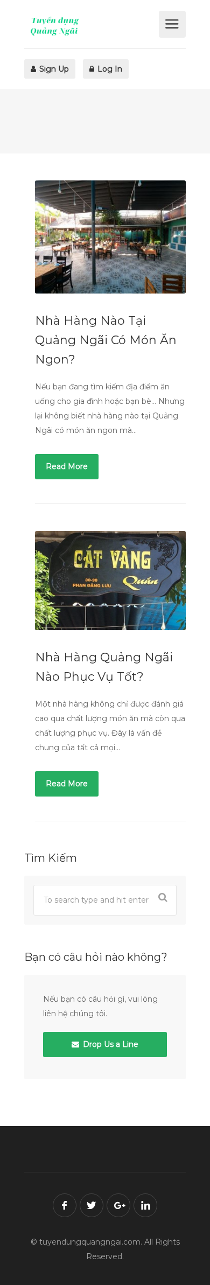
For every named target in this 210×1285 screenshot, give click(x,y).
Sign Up (53, 69)
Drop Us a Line (109, 1044)
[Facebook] (64, 1205)
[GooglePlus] (118, 1205)
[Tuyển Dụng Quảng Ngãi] (90, 25)
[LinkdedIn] (145, 1205)
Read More (67, 466)
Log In (108, 69)
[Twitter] (91, 1205)
